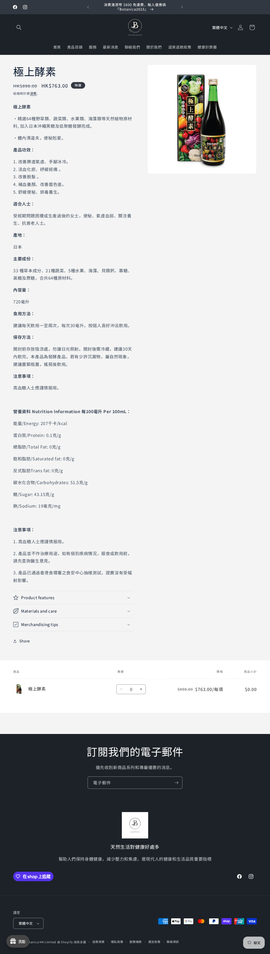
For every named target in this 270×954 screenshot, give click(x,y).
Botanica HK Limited (40, 942)
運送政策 (154, 941)
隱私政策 (117, 941)
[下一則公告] (182, 7)
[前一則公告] (88, 7)
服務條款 (135, 941)
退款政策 (98, 941)
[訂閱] (176, 782)
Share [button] (24, 640)
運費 (33, 93)
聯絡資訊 (173, 941)
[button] (19, 27)
